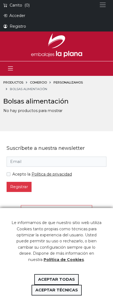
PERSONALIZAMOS (68, 82)
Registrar (19, 186)
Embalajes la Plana (56, 45)
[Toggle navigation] (10, 69)
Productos (13, 82)
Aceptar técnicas (56, 290)
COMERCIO (38, 82)
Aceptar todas (56, 279)
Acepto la (42, 174)
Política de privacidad (52, 174)
